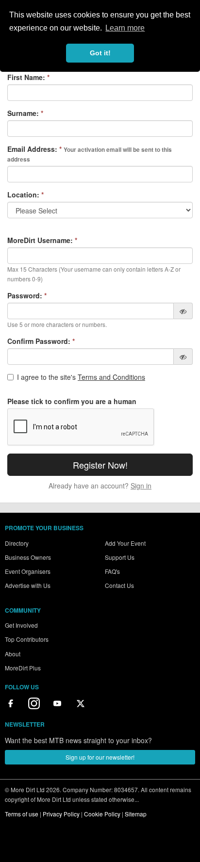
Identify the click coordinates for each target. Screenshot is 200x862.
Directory (17, 543)
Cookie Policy (102, 814)
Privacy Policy (61, 814)
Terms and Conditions (111, 377)
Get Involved (21, 625)
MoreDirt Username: (42, 240)
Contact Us (119, 585)
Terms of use (21, 814)
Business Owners (28, 557)
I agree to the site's (81, 377)
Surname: (25, 113)
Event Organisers (27, 571)
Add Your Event (125, 543)
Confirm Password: (41, 341)
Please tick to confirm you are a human (71, 401)
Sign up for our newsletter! (100, 757)
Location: (25, 194)
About (12, 654)
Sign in (141, 485)
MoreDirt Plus (23, 668)
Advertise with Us (27, 585)
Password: (27, 295)
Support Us (119, 557)
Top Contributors (27, 639)
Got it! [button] (100, 53)
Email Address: (89, 153)
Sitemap (136, 814)
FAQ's (112, 571)
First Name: (28, 77)
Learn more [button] (125, 28)
